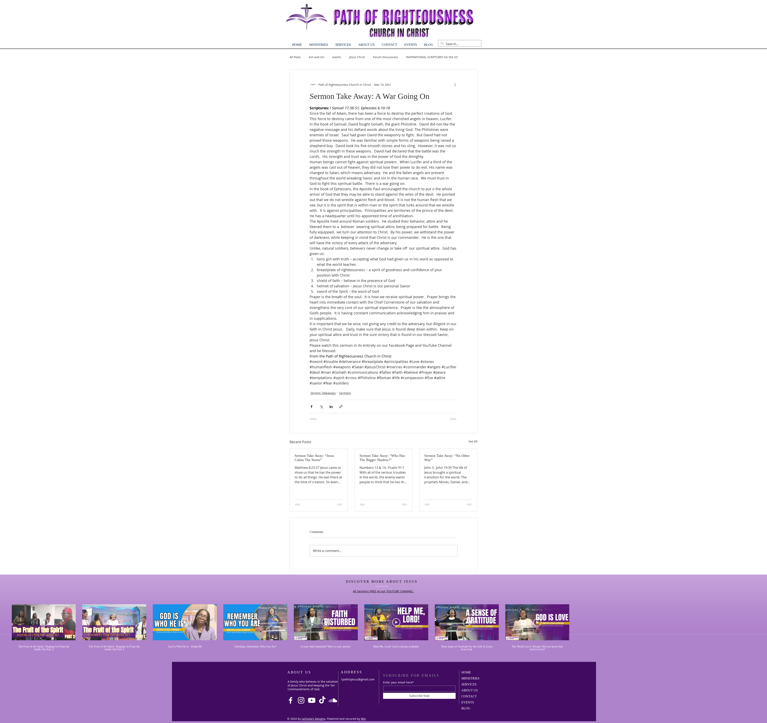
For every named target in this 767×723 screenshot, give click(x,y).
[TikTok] (322, 700)
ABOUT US (469, 690)
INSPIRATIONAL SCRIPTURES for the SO (432, 57)
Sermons (345, 393)
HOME (466, 672)
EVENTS (467, 702)
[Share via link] (341, 406)
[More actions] (455, 84)
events (336, 57)
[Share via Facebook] (311, 406)
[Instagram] (301, 700)
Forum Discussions (385, 57)
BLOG (465, 708)
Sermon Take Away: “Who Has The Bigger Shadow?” (382, 458)
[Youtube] (311, 700)
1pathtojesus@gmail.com (358, 679)
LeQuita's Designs (313, 719)
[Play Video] (44, 622)
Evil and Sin (316, 57)
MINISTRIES (470, 678)
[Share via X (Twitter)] (321, 406)
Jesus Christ (357, 57)
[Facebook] (290, 700)
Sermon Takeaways (323, 393)
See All (472, 441)
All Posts (295, 57)
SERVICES (469, 684)
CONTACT (469, 696)
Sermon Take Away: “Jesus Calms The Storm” (314, 458)
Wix (363, 719)
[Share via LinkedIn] (331, 406)
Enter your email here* (398, 682)
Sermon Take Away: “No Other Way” (447, 458)
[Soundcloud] (333, 700)
